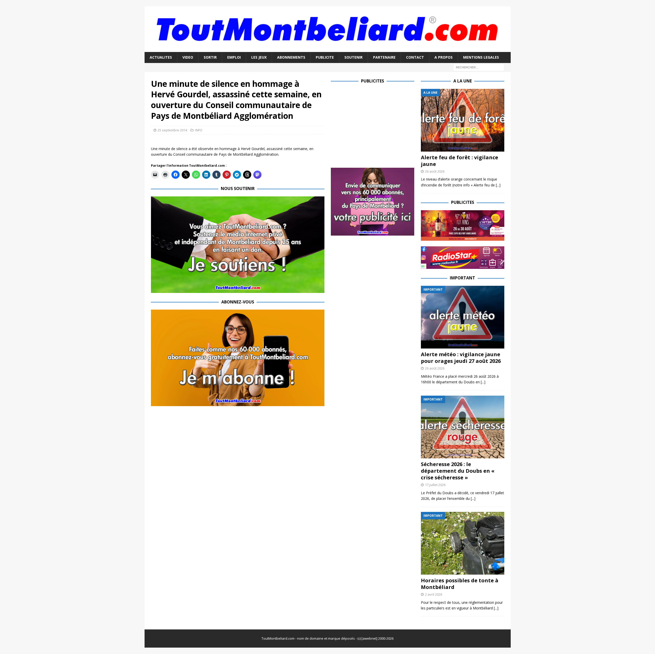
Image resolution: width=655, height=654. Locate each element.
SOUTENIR (353, 57)
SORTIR (210, 57)
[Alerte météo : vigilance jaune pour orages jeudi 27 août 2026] (462, 317)
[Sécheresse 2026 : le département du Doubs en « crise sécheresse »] (462, 427)
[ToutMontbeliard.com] (328, 49)
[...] (498, 185)
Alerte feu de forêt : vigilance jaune (459, 160)
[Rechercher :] (478, 67)
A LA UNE (462, 81)
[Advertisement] (374, 125)
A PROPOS (443, 57)
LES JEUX (259, 57)
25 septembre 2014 (172, 130)
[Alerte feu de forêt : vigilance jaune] (462, 120)
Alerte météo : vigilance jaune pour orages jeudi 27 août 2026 (461, 357)
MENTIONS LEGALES (481, 57)
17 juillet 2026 (435, 484)
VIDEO (187, 57)
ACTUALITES (161, 57)
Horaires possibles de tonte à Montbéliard (459, 583)
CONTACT (415, 57)
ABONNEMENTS (291, 57)
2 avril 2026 (433, 594)
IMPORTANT (462, 278)
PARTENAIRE (384, 57)
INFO (198, 130)
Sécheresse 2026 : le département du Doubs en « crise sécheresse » (458, 471)
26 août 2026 (434, 171)
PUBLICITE (325, 57)
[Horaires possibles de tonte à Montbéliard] (462, 543)
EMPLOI (234, 57)
